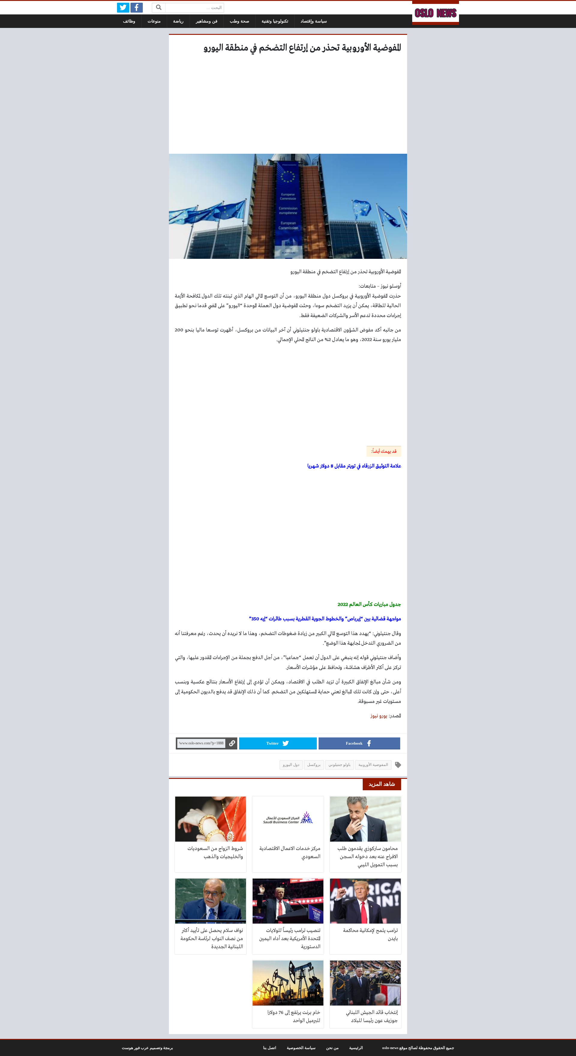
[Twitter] (123, 8)
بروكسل (314, 765)
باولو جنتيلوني (339, 765)
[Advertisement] (288, 106)
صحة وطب (239, 21)
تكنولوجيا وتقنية (275, 21)
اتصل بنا (269, 1048)
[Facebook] (136, 8)
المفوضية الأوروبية (373, 765)
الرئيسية (356, 1048)
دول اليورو (291, 765)
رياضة (178, 21)
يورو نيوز (378, 716)
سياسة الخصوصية (301, 1048)
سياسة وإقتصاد (314, 21)
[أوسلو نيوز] (435, 13)
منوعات (154, 21)
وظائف (129, 21)
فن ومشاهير (207, 21)
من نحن (332, 1048)
